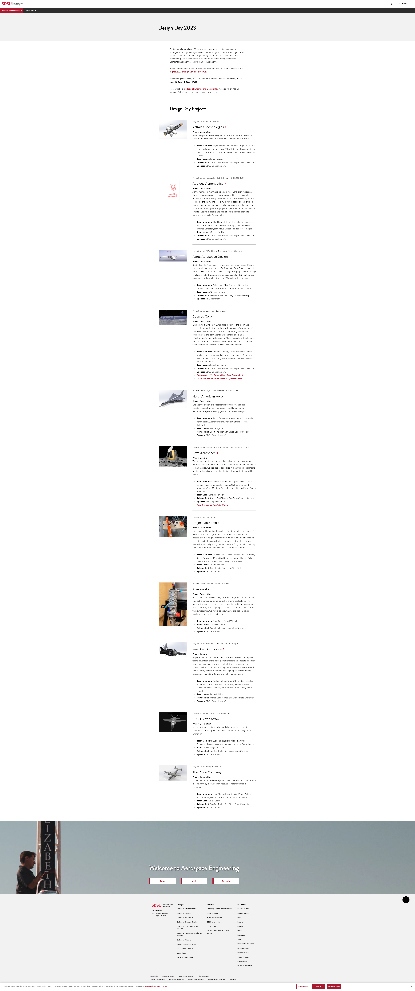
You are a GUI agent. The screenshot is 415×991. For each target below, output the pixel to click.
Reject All (318, 986)
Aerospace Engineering (11, 10)
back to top (405, 899)
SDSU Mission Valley (214, 922)
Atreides (207, 183)
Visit (194, 881)
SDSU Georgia (212, 913)
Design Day (29, 10)
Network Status (243, 952)
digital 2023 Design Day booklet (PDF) (188, 71)
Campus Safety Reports (157, 980)
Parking (240, 922)
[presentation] (180, 905)
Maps (239, 917)
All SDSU (403, 4)
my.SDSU (240, 931)
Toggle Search (392, 4)
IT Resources (242, 961)
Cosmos (202, 316)
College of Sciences (184, 940)
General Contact (243, 909)
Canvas (240, 926)
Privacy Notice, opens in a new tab (156, 986)
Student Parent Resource (196, 980)
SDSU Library (182, 953)
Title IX (240, 939)
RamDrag (207, 649)
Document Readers (168, 976)
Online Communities (244, 966)
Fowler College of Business (186, 944)
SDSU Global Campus (185, 949)
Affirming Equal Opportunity (216, 980)
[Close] (411, 986)
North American (207, 396)
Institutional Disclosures (176, 980)
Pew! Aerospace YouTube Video (212, 505)
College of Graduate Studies (187, 922)
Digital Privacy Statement (186, 976)
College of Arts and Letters (186, 909)
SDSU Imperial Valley (214, 917)
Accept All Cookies (334, 986)
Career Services (243, 957)
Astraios (208, 127)
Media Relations (243, 948)
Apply (162, 881)
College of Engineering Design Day (201, 88)
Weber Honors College (185, 957)
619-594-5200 (157, 911)
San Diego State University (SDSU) (219, 909)
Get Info (226, 881)
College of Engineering (185, 917)
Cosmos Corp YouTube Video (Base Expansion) (220, 375)
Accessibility (154, 976)
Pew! (204, 453)
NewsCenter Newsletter (245, 944)
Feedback (233, 980)
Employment (241, 935)
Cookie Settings (204, 976)
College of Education (184, 913)
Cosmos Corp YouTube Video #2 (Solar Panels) (219, 378)
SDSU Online (211, 926)
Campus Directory (243, 913)
